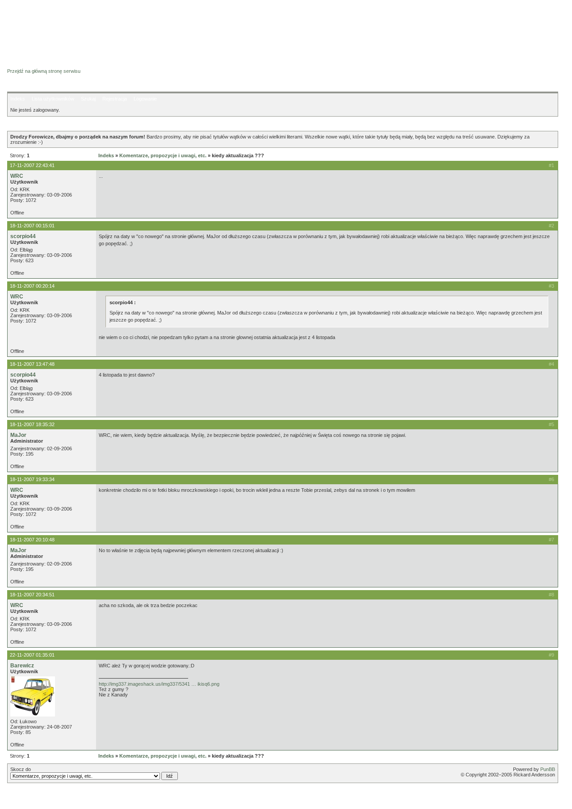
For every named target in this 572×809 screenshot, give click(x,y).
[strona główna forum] (42, 63)
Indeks (17, 98)
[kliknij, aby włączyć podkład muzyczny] (29, 798)
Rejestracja (114, 98)
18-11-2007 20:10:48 (32, 539)
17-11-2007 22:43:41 (32, 165)
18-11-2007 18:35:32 (32, 424)
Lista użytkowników (53, 98)
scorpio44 (23, 236)
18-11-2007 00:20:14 (32, 286)
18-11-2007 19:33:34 (32, 479)
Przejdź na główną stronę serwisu (43, 71)
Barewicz (22, 665)
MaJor (18, 435)
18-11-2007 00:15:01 (32, 225)
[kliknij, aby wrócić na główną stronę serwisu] (78, 26)
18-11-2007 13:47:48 (32, 364)
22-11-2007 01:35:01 (32, 655)
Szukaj (88, 98)
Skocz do (20, 769)
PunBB (547, 769)
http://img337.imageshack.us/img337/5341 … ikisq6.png (159, 684)
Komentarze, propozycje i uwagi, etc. (162, 155)
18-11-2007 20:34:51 (32, 594)
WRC (16, 176)
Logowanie (145, 98)
